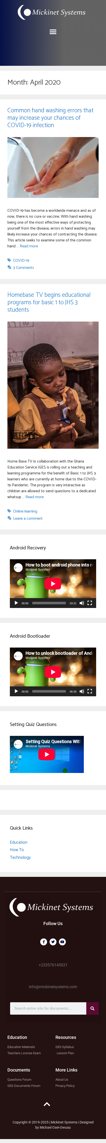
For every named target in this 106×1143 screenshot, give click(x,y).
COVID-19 (21, 260)
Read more (29, 246)
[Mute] (81, 603)
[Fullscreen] (89, 603)
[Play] (16, 603)
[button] (53, 31)
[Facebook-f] (43, 941)
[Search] (92, 1008)
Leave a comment (28, 518)
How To (17, 849)
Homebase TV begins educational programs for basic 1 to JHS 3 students (48, 302)
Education (18, 842)
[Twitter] (53, 941)
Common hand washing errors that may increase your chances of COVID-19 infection (50, 118)
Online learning (25, 511)
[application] (53, 583)
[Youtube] (62, 941)
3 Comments (23, 267)
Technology (20, 857)
